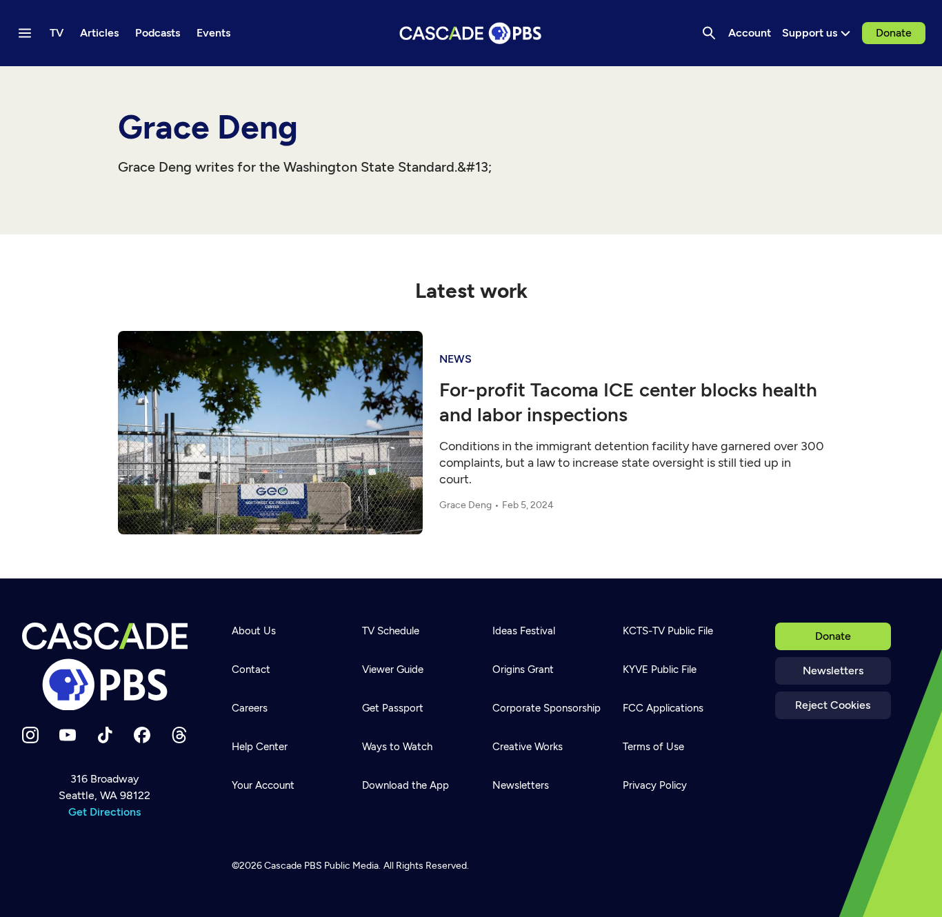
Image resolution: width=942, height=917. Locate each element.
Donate (894, 32)
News (455, 358)
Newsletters (833, 670)
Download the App (405, 785)
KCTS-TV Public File (668, 631)
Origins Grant (523, 669)
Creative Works (527, 746)
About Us (254, 631)
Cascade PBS (293, 865)
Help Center (260, 746)
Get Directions (104, 811)
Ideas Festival (523, 631)
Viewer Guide (392, 669)
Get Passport (392, 708)
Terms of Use (653, 746)
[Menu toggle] (25, 33)
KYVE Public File (660, 669)
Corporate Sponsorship (546, 708)
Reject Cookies (832, 705)
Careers (250, 708)
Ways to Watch (397, 746)
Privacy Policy (655, 785)
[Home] (105, 667)
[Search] (709, 33)
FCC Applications (663, 708)
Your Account (263, 785)
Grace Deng (465, 505)
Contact (251, 669)
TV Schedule (390, 631)
